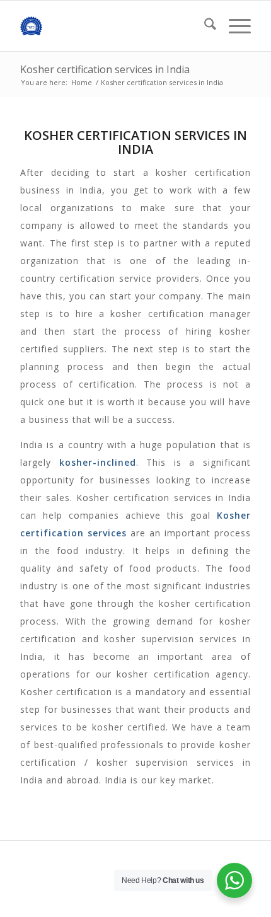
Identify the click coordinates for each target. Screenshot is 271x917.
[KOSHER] (112, 26)
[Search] (204, 26)
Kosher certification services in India (105, 69)
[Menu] (233, 26)
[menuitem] (204, 26)
